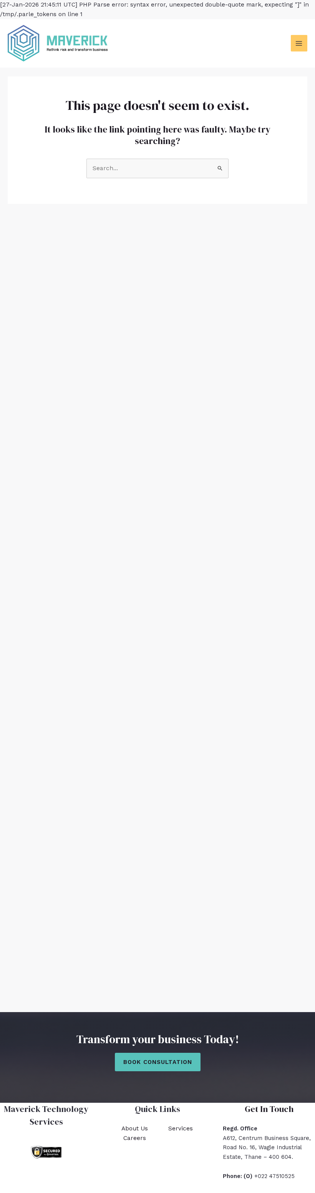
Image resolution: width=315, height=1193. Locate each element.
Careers (134, 1138)
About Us (134, 1128)
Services (180, 1128)
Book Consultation (157, 1062)
